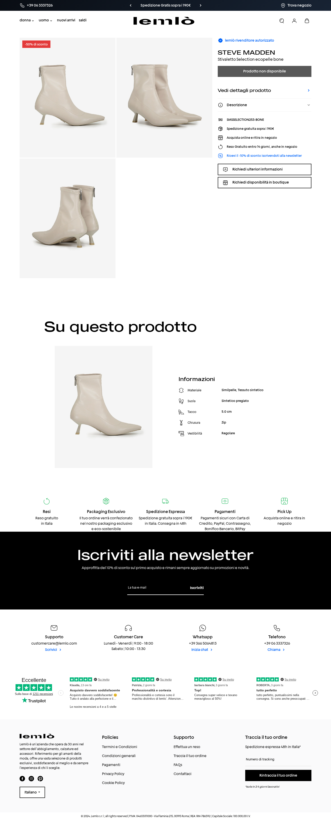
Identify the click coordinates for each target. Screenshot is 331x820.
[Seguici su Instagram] (31, 778)
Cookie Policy (113, 783)
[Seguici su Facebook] (22, 778)
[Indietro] (138, 5)
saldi (82, 20)
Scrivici (51, 649)
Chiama (274, 649)
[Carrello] (306, 20)
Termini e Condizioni (119, 747)
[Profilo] (294, 20)
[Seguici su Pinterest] (40, 778)
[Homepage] (164, 21)
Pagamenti (111, 765)
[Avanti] (193, 5)
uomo (44, 20)
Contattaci (182, 774)
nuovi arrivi (66, 20)
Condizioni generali (119, 756)
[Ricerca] (281, 20)
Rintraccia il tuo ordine (278, 775)
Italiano (31, 792)
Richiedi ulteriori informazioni (257, 169)
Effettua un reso (187, 747)
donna (25, 20)
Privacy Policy (113, 774)
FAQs (178, 765)
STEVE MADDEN (246, 52)
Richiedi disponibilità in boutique (260, 182)
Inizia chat (200, 649)
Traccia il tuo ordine (190, 756)
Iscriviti (197, 588)
